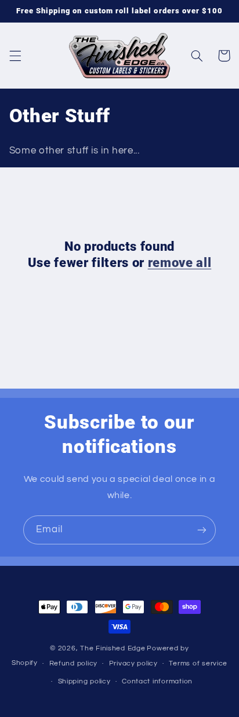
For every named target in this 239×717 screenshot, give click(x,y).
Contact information (157, 681)
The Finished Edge (113, 648)
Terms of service (198, 663)
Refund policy (73, 663)
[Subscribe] (202, 529)
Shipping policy (84, 681)
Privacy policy (133, 663)
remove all (180, 262)
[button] (15, 55)
